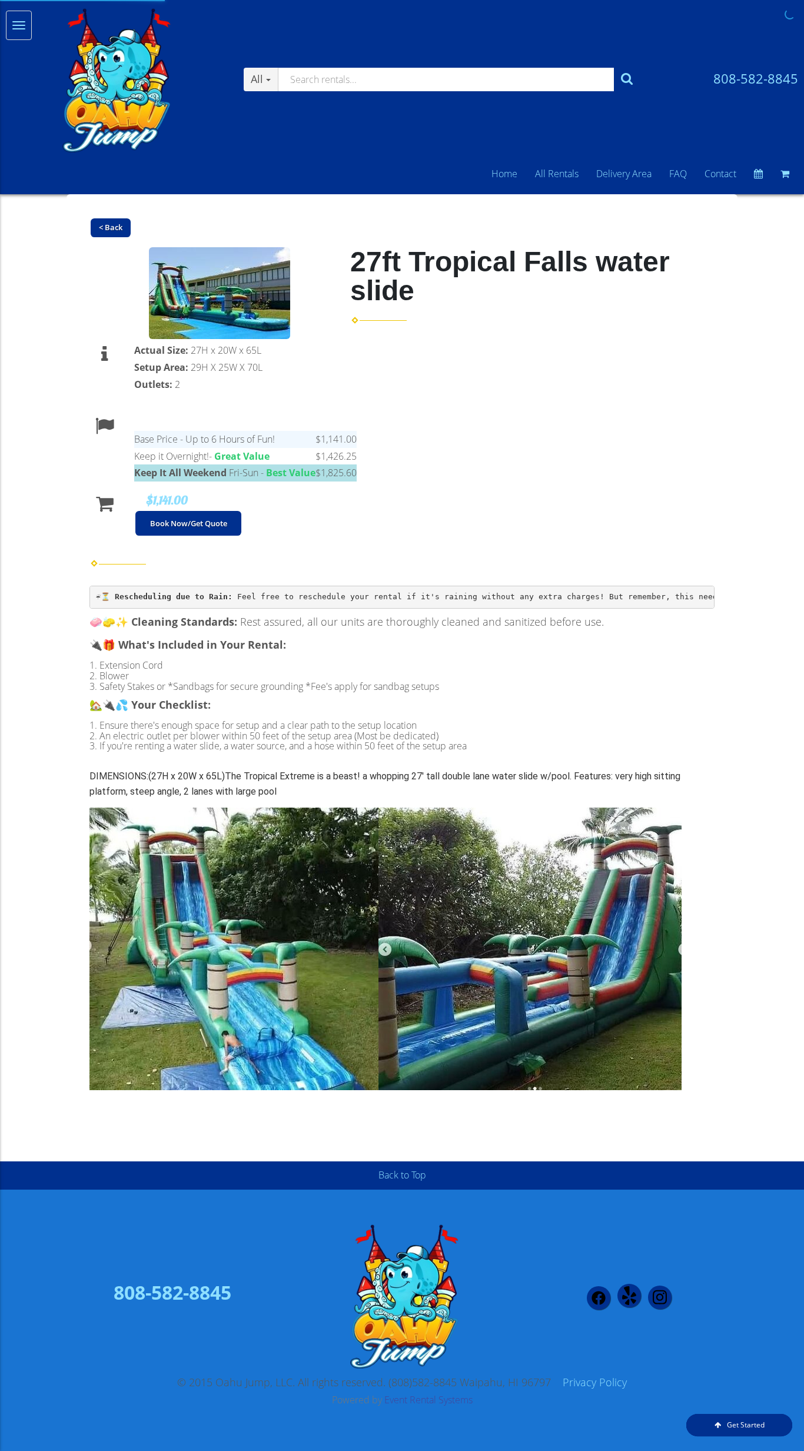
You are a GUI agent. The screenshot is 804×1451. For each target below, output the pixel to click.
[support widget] (769, 1423)
